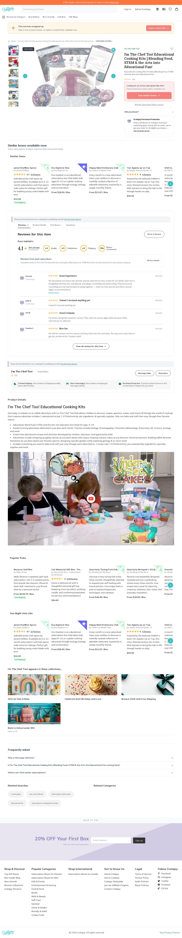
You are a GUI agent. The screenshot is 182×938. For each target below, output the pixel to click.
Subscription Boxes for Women (46, 874)
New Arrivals (48, 17)
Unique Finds (37, 915)
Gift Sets (62, 17)
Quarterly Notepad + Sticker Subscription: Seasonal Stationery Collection (144, 569)
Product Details (39, 225)
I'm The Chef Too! (131, 49)
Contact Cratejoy (112, 889)
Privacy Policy (142, 877)
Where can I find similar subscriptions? (27, 772)
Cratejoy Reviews (12, 889)
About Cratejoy (111, 874)
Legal (138, 868)
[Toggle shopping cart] (176, 9)
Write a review (153, 260)
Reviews (23, 225)
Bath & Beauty (38, 896)
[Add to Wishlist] (46, 167)
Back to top (91, 820)
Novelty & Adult (39, 911)
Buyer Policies (142, 885)
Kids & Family (38, 881)
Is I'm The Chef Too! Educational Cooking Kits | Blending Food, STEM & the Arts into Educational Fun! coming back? (64, 765)
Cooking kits (16, 794)
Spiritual (35, 903)
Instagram (165, 877)
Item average (34, 247)
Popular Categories (43, 868)
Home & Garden (39, 907)
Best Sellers (34, 17)
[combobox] (69, 9)
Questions (70, 225)
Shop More (163, 373)
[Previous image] (25, 76)
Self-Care (36, 900)
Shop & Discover (14, 868)
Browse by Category (16, 17)
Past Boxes (56, 225)
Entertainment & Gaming (43, 885)
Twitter (163, 881)
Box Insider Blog (12, 877)
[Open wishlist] (170, 9)
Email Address (100, 840)
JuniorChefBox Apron (25, 167)
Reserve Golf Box (23, 569)
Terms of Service (143, 874)
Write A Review (154, 234)
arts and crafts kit (36, 794)
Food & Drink (37, 889)
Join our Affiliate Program (116, 885)
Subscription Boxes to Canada (83, 874)
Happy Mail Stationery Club (103, 167)
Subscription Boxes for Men (44, 877)
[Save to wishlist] (171, 48)
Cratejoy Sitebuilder (113, 881)
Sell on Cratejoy (143, 9)
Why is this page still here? (21, 758)
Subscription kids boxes (61, 794)
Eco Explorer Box (60, 167)
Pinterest (164, 884)
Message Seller (144, 373)
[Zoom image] (113, 50)
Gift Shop (73, 17)
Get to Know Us (114, 868)
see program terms (141, 131)
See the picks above (68, 364)
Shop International (80, 868)
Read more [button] (54, 293)
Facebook (165, 873)
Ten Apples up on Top (138, 167)
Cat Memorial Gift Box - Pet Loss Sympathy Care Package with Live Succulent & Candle (69, 569)
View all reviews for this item (89, 346)
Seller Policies (142, 881)
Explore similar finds (157, 28)
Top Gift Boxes (11, 874)
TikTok (163, 888)
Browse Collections (13, 885)
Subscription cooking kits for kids (45, 803)
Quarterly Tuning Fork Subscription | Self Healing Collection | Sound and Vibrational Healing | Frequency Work (107, 569)
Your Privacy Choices (170, 932)
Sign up (139, 840)
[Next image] (113, 76)
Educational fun (17, 803)
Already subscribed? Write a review (149, 105)
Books (34, 892)
